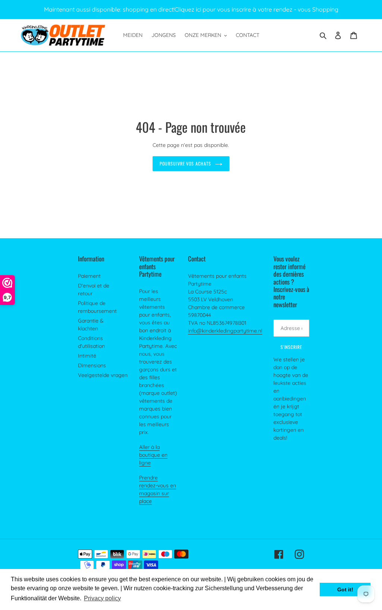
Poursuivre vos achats (185, 163)
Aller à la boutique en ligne (153, 455)
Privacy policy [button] (102, 598)
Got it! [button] (345, 589)
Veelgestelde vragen (103, 375)
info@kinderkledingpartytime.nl (225, 330)
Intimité (87, 355)
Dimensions (92, 365)
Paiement (89, 276)
